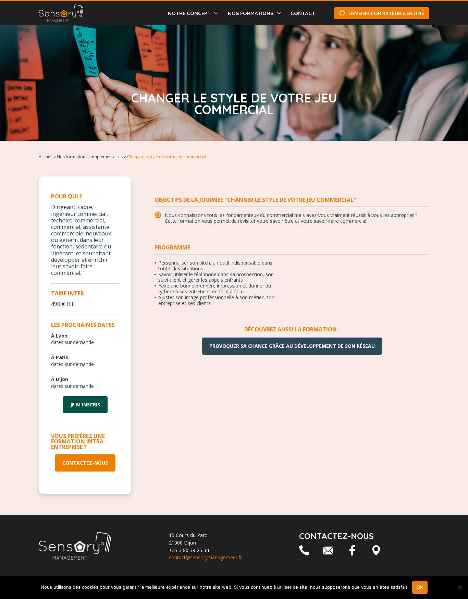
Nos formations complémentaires (90, 157)
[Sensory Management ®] (61, 13)
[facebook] (352, 550)
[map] (376, 550)
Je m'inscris (85, 404)
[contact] (328, 550)
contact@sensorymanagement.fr (205, 557)
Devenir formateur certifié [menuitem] (386, 13)
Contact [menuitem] (303, 13)
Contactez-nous (85, 463)
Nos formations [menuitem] (250, 13)
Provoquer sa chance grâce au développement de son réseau (292, 346)
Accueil (45, 157)
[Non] (459, 587)
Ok (419, 587)
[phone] (304, 550)
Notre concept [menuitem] (189, 13)
